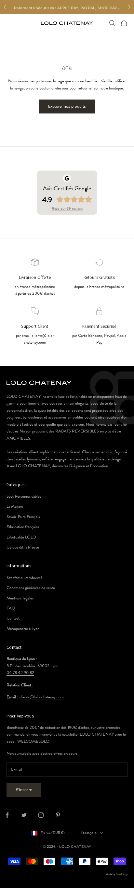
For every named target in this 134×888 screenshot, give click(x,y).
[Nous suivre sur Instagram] (41, 815)
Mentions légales (20, 598)
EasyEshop (121, 874)
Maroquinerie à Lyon (23, 628)
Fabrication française (23, 527)
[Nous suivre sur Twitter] (24, 815)
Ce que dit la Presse (23, 547)
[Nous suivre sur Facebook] (7, 815)
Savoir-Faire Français (23, 517)
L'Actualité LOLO (21, 537)
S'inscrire (24, 789)
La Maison (15, 506)
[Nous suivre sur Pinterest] (58, 815)
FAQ (11, 608)
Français (89, 833)
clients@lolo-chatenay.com (41, 697)
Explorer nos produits (67, 106)
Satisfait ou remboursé (25, 577)
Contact (13, 618)
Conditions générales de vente (31, 588)
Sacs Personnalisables (24, 496)
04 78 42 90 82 (20, 672)
